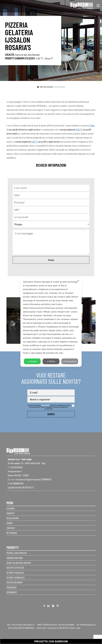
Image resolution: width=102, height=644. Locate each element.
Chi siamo (10, 508)
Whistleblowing (85, 624)
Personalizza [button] (71, 361)
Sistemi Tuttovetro (15, 567)
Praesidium (11, 587)
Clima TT (49, 58)
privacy (93, 624)
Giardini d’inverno (14, 557)
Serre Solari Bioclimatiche (18, 562)
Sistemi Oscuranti (14, 582)
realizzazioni (48, 87)
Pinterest (57, 606)
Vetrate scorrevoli (15, 577)
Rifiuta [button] (52, 361)
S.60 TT (39, 58)
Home (41, 87)
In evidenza (11, 532)
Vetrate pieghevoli (15, 572)
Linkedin (48, 606)
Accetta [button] (33, 361)
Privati (9, 523)
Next (94, 321)
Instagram (53, 606)
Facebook (44, 606)
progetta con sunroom (51, 641)
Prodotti (10, 513)
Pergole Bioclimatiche (16, 552)
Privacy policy (45, 405)
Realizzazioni (12, 518)
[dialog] (51, 322)
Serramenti (11, 592)
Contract (10, 528)
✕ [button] (78, 281)
